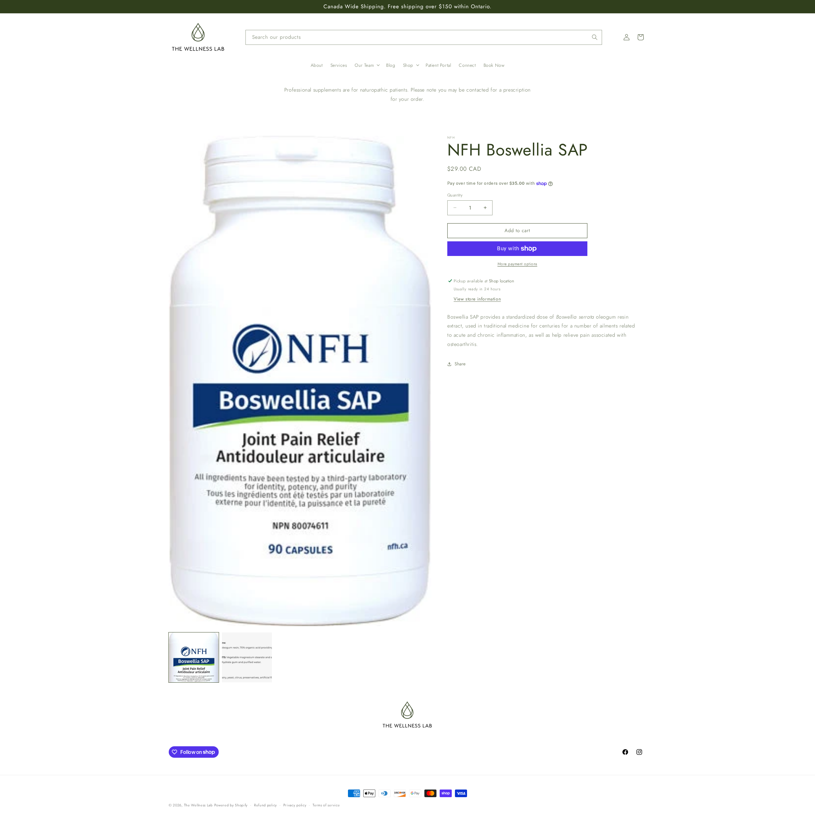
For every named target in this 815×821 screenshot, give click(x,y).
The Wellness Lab (198, 805)
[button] (366, 65)
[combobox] (424, 37)
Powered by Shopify (231, 805)
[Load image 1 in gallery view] (194, 657)
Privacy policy (295, 804)
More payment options (517, 264)
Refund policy (265, 804)
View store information (477, 299)
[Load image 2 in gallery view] (247, 657)
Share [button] (460, 364)
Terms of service (326, 804)
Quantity (455, 195)
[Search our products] (595, 37)
